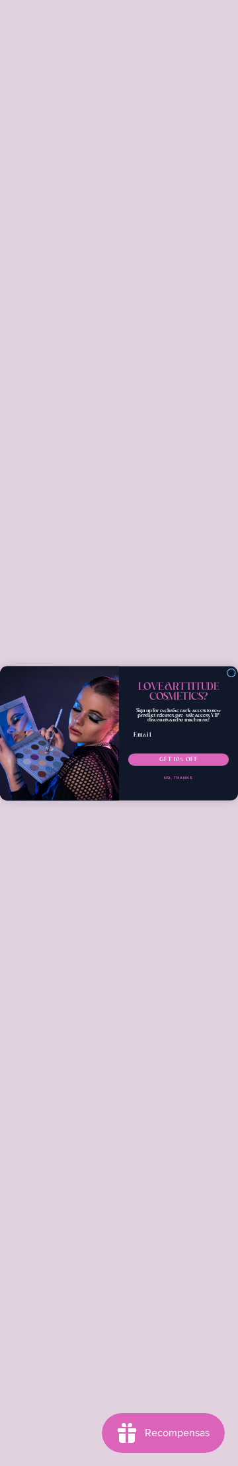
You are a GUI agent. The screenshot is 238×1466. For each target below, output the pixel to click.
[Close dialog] (231, 672)
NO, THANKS (178, 778)
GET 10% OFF (178, 759)
